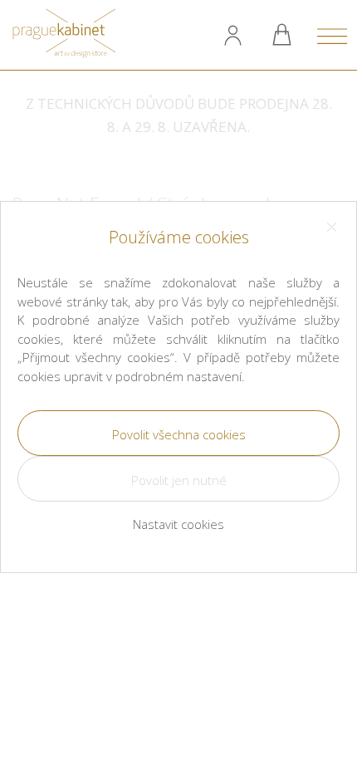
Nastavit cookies (178, 524)
